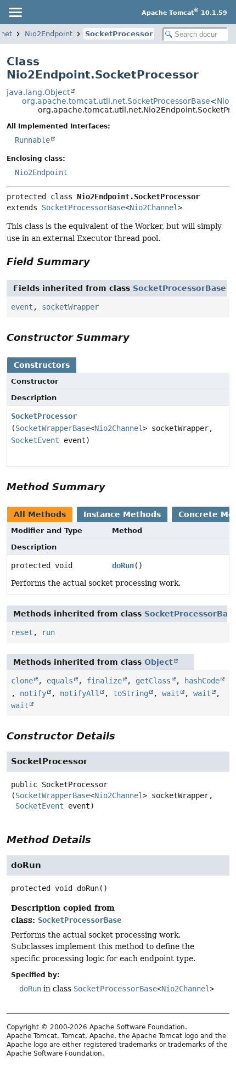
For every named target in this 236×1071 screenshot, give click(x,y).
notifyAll (79, 693)
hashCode (202, 680)
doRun (123, 565)
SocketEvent (35, 440)
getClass (153, 680)
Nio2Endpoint (48, 34)
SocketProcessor (119, 34)
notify (33, 693)
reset (22, 632)
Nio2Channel (154, 207)
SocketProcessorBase (83, 207)
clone (22, 680)
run (48, 632)
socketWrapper (70, 306)
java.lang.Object (38, 92)
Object (158, 662)
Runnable (32, 140)
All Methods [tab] (40, 514)
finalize (104, 680)
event (22, 306)
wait (170, 693)
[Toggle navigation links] (14, 12)
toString (130, 693)
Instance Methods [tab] (122, 514)
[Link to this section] (97, 261)
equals (60, 680)
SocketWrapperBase (52, 428)
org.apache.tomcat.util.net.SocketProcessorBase (116, 101)
